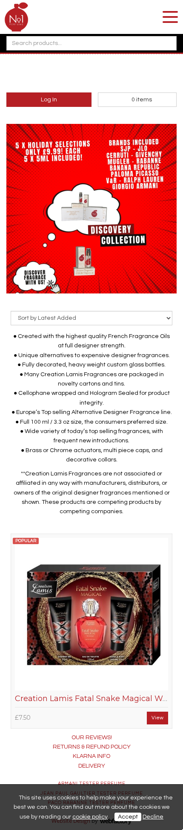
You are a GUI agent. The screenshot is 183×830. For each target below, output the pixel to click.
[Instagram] (105, 77)
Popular (25, 541)
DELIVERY (91, 766)
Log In (49, 100)
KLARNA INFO (91, 756)
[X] (91, 77)
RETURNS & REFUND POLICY (92, 747)
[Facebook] (77, 77)
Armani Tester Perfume (92, 783)
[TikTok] (63, 77)
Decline (153, 817)
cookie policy (90, 817)
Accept (128, 817)
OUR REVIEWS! (91, 738)
